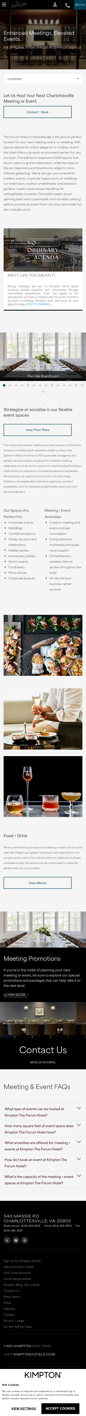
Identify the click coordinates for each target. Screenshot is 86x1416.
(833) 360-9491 (30, 1226)
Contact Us (43, 1049)
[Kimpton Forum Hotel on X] (7, 1240)
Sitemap (9, 1308)
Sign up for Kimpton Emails (22, 1260)
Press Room (12, 1296)
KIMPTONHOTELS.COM (34, 1354)
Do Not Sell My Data (18, 1326)
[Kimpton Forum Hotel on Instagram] (24, 1240)
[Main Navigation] (4, 4)
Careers (9, 1314)
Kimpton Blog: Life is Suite (21, 1284)
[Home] (18, 5)
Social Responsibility (17, 1278)
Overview (15, 79)
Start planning (38, 304)
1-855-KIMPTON (17, 1345)
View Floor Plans (37, 429)
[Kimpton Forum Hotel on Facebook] (15, 1240)
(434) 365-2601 (13, 1230)
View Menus (37, 882)
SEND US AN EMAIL (43, 1062)
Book (80, 5)
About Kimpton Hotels (19, 1266)
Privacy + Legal (14, 1320)
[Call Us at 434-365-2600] (65, 5)
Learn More (15, 994)
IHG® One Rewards (17, 1272)
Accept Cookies (60, 1408)
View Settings (23, 1408)
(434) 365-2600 (62, 1226)
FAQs (7, 1302)
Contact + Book (38, 112)
